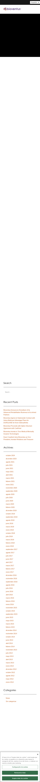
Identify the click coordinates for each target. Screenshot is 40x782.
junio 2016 (9, 591)
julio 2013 (9, 653)
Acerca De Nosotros (12, 732)
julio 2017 (9, 556)
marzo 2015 (10, 624)
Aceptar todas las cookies (20, 778)
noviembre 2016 (11, 578)
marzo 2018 (10, 540)
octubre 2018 (10, 533)
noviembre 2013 (11, 650)
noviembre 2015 (11, 608)
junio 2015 (9, 617)
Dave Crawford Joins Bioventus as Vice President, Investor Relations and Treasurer (18, 438)
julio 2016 (9, 588)
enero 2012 (10, 682)
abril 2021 (9, 475)
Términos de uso (20, 727)
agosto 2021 (10, 462)
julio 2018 (9, 536)
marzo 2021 (10, 478)
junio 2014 (9, 640)
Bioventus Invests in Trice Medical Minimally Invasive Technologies (18, 433)
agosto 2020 (10, 494)
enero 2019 (10, 530)
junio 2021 (9, 468)
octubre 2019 (10, 514)
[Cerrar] (38, 754)
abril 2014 (9, 643)
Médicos (7, 741)
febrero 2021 (10, 481)
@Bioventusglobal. (13, 217)
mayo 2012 (9, 679)
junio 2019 (9, 523)
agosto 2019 (10, 520)
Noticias (7, 748)
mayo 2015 (9, 620)
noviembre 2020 (11, 488)
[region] (20, 767)
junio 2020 (9, 501)
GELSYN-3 (21, 117)
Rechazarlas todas (20, 772)
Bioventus (10, 99)
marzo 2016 (10, 598)
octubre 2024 (10, 455)
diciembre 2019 (11, 510)
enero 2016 (10, 604)
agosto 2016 (10, 585)
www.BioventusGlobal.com (16, 212)
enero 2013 (10, 666)
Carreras (7, 751)
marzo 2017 (10, 565)
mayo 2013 (9, 656)
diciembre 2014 (11, 630)
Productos (8, 735)
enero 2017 (10, 572)
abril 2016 (9, 595)
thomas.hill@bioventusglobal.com (19, 234)
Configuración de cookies (20, 767)
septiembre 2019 (11, 517)
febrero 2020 (10, 507)
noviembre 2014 (11, 633)
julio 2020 (9, 497)
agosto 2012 (10, 676)
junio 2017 (9, 559)
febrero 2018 (10, 543)
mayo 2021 (9, 471)
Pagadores (8, 744)
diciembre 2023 (11, 459)
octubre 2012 (10, 672)
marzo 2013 (10, 663)
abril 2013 (9, 659)
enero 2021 (10, 484)
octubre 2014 (10, 637)
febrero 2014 (10, 646)
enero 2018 (10, 546)
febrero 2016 (10, 601)
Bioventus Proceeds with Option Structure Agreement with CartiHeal (17, 427)
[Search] (20, 392)
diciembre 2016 (11, 575)
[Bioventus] (12, 8)
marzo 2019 (10, 527)
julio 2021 (9, 465)
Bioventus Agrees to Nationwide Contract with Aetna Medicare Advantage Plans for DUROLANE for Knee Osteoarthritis (19, 420)
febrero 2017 (10, 569)
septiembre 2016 (11, 582)
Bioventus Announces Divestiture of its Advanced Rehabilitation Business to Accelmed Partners (19, 412)
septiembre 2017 (11, 549)
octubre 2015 (10, 611)
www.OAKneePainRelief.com (17, 228)
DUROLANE (11, 117)
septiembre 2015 (11, 614)
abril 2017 (9, 562)
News (8, 698)
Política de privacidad (9, 727)
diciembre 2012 (11, 669)
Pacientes (7, 738)
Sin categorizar (11, 701)
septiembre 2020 (11, 491)
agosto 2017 (10, 552)
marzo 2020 (10, 504)
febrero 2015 (10, 627)
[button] (35, 9)
